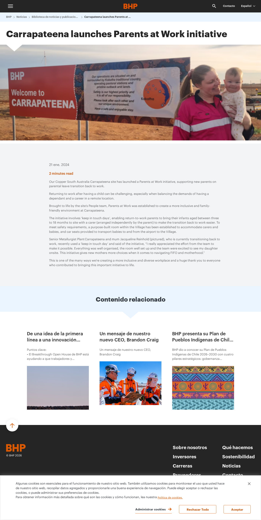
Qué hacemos (237, 447)
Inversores (184, 456)
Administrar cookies (150, 509)
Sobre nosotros (190, 447)
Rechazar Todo (198, 509)
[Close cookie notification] (249, 483)
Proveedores (187, 475)
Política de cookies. (170, 497)
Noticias (21, 17)
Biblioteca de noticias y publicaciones (55, 17)
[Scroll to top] (12, 425)
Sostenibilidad (238, 456)
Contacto (229, 6)
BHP (9, 17)
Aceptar (237, 509)
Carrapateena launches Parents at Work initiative (108, 17)
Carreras (182, 466)
